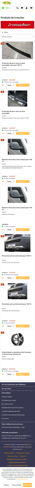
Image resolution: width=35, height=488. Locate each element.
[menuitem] (6, 8)
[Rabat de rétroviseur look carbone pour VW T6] (17, 195)
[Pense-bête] (22, 8)
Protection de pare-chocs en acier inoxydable (13, 112)
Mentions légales (7, 397)
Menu (7, 8)
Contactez (23, 456)
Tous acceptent (16, 485)
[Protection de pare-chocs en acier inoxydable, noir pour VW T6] (17, 50)
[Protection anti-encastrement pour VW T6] (17, 291)
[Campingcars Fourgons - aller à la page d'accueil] (6, 3)
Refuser (6, 485)
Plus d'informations (22, 479)
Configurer (27, 485)
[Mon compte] (26, 8)
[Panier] (31, 8)
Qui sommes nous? (7, 404)
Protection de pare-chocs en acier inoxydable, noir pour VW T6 (13, 64)
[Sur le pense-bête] (3, 85)
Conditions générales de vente (11, 411)
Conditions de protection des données (13, 415)
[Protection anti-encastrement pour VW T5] (17, 243)
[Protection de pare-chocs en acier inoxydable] (17, 98)
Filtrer (6, 32)
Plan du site (5, 418)
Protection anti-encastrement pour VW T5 (16, 256)
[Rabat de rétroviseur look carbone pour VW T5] (17, 147)
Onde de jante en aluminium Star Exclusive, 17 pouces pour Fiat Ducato (17, 353)
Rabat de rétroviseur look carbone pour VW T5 (17, 160)
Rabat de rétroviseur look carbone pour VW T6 (17, 208)
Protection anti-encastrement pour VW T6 (16, 304)
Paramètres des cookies (9, 400)
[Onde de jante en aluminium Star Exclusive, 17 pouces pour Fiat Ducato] (17, 339)
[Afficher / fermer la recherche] (17, 8)
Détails (9, 85)
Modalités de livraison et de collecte (12, 407)
